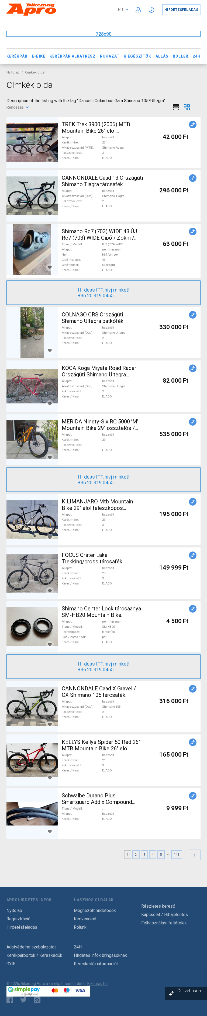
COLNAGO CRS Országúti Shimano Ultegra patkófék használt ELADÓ (92, 321)
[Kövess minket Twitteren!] (23, 1000)
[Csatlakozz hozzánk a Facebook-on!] (9, 1000)
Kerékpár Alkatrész (73, 56)
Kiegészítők (137, 56)
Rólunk (80, 927)
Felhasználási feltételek (164, 922)
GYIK (11, 963)
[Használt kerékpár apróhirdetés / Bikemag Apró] (31, 14)
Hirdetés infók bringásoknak (100, 955)
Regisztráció (18, 918)
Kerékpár (16, 56)
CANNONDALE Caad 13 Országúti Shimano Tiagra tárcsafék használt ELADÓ (102, 184)
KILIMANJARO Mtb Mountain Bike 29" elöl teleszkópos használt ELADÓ (97, 508)
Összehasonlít (190, 990)
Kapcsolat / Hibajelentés (164, 914)
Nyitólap (12, 72)
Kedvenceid (85, 918)
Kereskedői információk (96, 963)
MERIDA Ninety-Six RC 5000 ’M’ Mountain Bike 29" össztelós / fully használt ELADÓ (100, 428)
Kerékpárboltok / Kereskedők (34, 955)
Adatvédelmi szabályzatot (31, 947)
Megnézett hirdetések (95, 910)
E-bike (38, 56)
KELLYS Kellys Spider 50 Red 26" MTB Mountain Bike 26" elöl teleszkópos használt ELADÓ (101, 748)
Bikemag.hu (97, 983)
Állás (162, 56)
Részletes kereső (158, 906)
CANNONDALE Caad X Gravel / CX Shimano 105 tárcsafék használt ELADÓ (99, 695)
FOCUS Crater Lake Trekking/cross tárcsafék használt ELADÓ (92, 561)
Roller (180, 56)
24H (197, 56)
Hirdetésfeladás (181, 10)
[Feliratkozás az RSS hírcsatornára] (38, 1000)
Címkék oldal (35, 72)
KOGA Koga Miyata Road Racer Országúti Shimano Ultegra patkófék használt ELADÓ (99, 374)
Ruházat (110, 56)
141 (177, 855)
